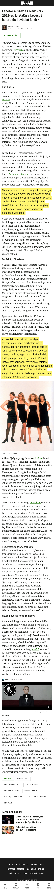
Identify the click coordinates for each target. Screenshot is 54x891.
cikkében (38, 458)
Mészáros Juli (13, 26)
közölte (6, 99)
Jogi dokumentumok (35, 869)
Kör (38, 888)
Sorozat (11, 28)
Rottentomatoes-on (19, 174)
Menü (5, 888)
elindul (35, 649)
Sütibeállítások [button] (37, 874)
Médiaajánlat (15, 874)
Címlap (16, 888)
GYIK (11, 865)
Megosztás (12, 36)
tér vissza (19, 49)
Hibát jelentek (22, 865)
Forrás (7, 715)
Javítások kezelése (15, 869)
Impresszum (36, 865)
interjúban (35, 502)
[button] (8, 779)
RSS (25, 874)
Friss (27, 888)
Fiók (49, 888)
